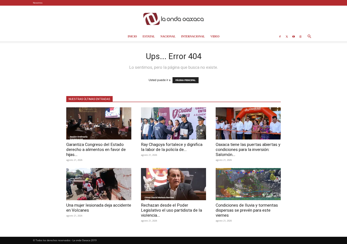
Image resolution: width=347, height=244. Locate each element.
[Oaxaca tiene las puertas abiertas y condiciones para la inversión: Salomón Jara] (248, 123)
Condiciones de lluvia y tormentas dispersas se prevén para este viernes (247, 210)
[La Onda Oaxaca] (173, 19)
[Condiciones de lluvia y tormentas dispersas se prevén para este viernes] (248, 184)
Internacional (193, 36)
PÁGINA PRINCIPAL (186, 80)
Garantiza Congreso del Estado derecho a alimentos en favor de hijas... (96, 149)
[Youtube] (294, 36)
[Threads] (300, 36)
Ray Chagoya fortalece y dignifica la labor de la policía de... (171, 147)
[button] (309, 37)
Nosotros (37, 2)
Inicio (132, 36)
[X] (287, 36)
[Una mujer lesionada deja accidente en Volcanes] (98, 184)
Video (214, 36)
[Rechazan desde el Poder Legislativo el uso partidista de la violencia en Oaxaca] (173, 184)
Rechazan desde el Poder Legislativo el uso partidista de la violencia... (171, 210)
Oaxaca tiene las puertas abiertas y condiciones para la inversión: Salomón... (248, 149)
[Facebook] (280, 36)
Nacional (168, 36)
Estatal (149, 36)
